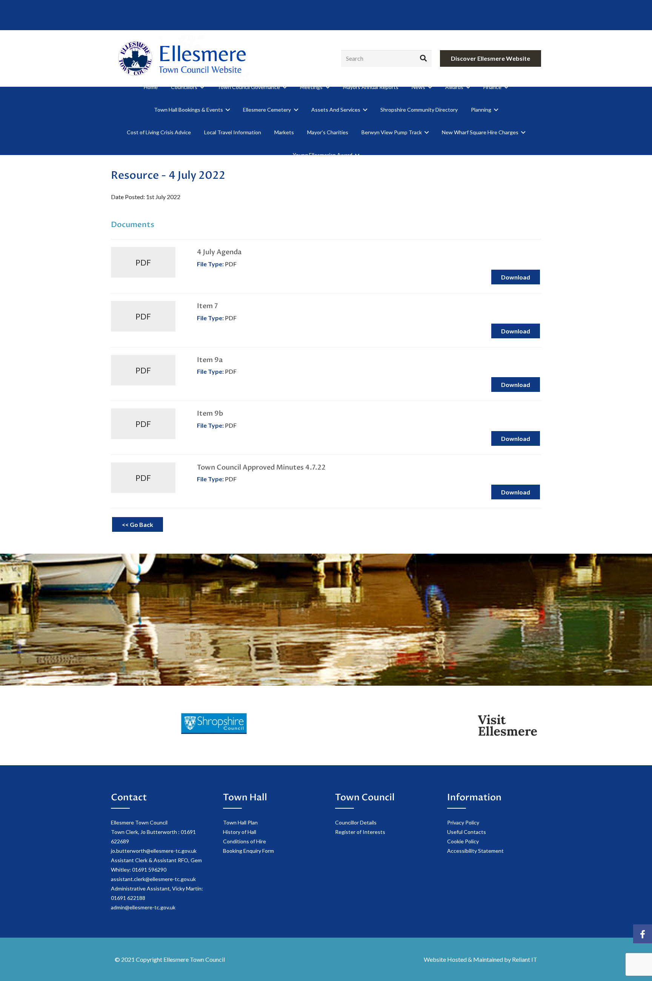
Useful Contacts (466, 832)
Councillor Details (356, 822)
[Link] (180, 58)
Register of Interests (360, 832)
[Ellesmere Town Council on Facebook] (642, 933)
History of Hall (239, 832)
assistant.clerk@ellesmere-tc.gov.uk (153, 879)
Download (515, 277)
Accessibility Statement (475, 850)
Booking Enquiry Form (248, 850)
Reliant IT (524, 959)
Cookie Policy (463, 841)
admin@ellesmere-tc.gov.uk (143, 907)
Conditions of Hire (244, 841)
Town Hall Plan (240, 822)
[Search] (423, 58)
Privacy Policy (463, 822)
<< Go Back (137, 524)
